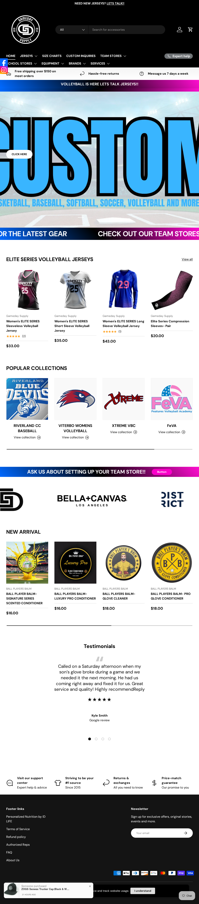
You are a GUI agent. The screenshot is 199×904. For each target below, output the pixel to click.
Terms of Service (18, 829)
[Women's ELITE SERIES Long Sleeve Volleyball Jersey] (124, 290)
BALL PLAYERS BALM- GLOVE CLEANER (119, 596)
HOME (10, 56)
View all (187, 259)
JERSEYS (26, 56)
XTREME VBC (123, 425)
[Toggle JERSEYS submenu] (36, 56)
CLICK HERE (19, 154)
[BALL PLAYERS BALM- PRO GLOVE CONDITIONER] (172, 563)
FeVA (171, 425)
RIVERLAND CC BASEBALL (27, 428)
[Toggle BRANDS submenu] (84, 63)
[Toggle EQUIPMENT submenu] (62, 63)
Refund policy (16, 837)
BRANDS (75, 63)
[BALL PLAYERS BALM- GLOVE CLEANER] (124, 563)
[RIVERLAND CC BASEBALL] (27, 399)
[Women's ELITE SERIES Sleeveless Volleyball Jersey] (27, 290)
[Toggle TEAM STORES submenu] (124, 56)
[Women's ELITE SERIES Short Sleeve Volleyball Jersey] (75, 290)
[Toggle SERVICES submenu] (108, 63)
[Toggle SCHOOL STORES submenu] (35, 63)
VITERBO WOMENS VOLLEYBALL (75, 428)
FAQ (9, 852)
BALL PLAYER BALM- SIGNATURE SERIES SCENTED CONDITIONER (24, 598)
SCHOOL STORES (19, 63)
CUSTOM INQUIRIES (81, 56)
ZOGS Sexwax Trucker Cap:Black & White (45, 889)
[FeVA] (172, 399)
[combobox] (110, 29)
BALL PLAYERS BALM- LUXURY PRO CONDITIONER (75, 596)
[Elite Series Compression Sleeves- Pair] (172, 290)
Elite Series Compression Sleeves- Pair (170, 323)
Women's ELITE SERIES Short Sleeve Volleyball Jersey (71, 326)
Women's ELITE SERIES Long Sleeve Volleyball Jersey (123, 323)
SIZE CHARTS (52, 56)
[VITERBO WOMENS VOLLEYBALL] (75, 399)
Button (162, 472)
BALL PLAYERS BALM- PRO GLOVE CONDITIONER (171, 596)
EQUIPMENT (50, 63)
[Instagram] (4, 70)
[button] (190, 29)
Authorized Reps (18, 845)
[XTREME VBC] (123, 399)
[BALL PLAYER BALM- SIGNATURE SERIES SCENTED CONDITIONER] (27, 563)
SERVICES (98, 63)
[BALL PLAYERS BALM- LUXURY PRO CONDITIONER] (75, 563)
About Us (12, 860)
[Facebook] (4, 62)
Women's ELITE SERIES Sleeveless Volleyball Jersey (23, 326)
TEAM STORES (111, 56)
